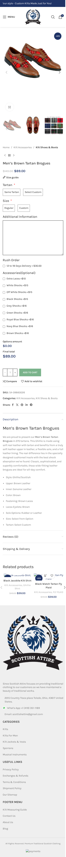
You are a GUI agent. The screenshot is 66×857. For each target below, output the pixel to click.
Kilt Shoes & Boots (47, 147)
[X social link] (17, 405)
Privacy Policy (11, 769)
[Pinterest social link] (22, 405)
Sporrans (8, 748)
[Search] (53, 17)
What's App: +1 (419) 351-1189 (23, 708)
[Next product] (14, 155)
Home (6, 147)
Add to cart (30, 372)
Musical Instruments (15, 754)
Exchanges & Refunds (15, 775)
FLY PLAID (58, 592)
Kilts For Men (10, 735)
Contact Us (9, 815)
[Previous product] (5, 155)
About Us (8, 822)
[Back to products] (9, 155)
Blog (5, 828)
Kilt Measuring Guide (15, 809)
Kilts (5, 729)
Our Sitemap (10, 794)
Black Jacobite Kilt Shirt (17, 580)
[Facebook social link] (12, 405)
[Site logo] (33, 16)
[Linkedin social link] (26, 405)
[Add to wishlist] (52, 575)
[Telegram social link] (31, 405)
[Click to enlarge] (10, 107)
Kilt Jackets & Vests (14, 741)
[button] (6, 72)
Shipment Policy (12, 788)
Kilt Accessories (23, 147)
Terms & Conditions (14, 782)
